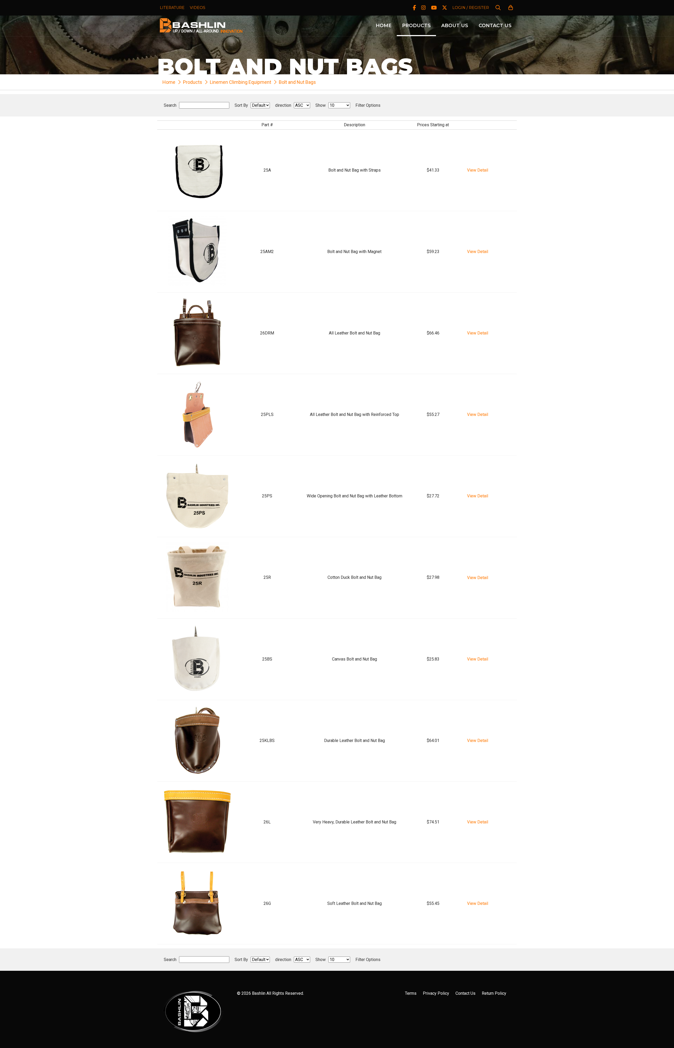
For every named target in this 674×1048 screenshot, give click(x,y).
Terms (411, 993)
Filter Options (367, 105)
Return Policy (494, 993)
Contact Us (495, 25)
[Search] (498, 8)
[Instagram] (423, 8)
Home (383, 25)
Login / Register (470, 7)
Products (416, 25)
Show (320, 105)
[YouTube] (433, 8)
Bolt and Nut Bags (297, 82)
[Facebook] (414, 8)
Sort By (241, 105)
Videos (197, 7)
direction (283, 105)
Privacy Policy (436, 993)
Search (170, 105)
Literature (172, 7)
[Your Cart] (510, 8)
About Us (454, 25)
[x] (444, 8)
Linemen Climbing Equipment (240, 82)
